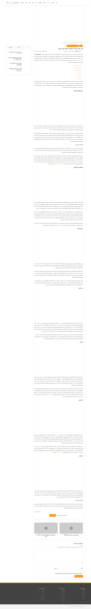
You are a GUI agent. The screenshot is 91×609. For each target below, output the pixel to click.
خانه (56, 2)
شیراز (29, 2)
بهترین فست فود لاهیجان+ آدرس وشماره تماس (15, 63)
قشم (26, 2)
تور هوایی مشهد (79, 60)
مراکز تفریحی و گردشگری (72, 46)
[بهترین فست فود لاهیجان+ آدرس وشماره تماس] (25, 65)
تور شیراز (83, 597)
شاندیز (71, 148)
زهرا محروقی (79, 51)
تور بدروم (63, 599)
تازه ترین (27, 47)
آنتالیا (44, 2)
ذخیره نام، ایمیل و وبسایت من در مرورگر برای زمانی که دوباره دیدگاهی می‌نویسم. (68, 573)
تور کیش (83, 593)
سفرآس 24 (61, 225)
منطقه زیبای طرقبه (76, 68)
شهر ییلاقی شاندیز (76, 66)
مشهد (49, 2)
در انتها (78, 79)
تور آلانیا (63, 601)
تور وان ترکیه (62, 597)
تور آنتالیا (63, 593)
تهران (33, 2)
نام (82, 563)
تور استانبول (63, 592)
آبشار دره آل (49, 394)
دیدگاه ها (10, 47)
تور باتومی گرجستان (41, 592)
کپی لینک (52, 515)
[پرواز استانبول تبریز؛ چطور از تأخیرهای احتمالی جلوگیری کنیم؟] (25, 59)
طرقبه (74, 212)
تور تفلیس (43, 595)
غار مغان (78, 77)
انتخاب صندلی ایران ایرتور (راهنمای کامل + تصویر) (15, 69)
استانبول (40, 2)
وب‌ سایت (56, 568)
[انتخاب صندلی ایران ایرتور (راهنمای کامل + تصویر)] (25, 70)
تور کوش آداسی (62, 595)
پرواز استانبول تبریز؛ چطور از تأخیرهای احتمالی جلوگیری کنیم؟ (14, 58)
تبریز (36, 2)
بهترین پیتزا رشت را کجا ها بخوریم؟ (15, 52)
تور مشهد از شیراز (59, 452)
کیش (53, 2)
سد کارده (78, 72)
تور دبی (43, 593)
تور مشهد (83, 592)
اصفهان (22, 2)
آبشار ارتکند (78, 70)
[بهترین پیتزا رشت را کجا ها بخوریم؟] (25, 53)
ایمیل (81, 568)
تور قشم (83, 595)
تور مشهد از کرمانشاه (59, 164)
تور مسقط (43, 597)
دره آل (79, 74)
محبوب (18, 47)
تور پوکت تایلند (42, 599)
